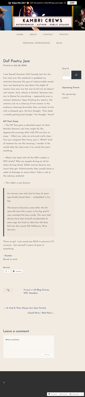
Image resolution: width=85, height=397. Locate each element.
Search (65, 68)
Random (33, 293)
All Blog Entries (41, 290)
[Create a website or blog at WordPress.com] (4, 382)
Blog (59, 43)
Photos (64, 35)
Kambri (8, 256)
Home (20, 35)
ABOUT (33, 35)
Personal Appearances (36, 43)
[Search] (76, 75)
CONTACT (48, 35)
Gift (72, 2)
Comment (47, 354)
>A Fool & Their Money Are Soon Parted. (26, 308)
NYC (26, 293)
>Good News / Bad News (39, 313)
